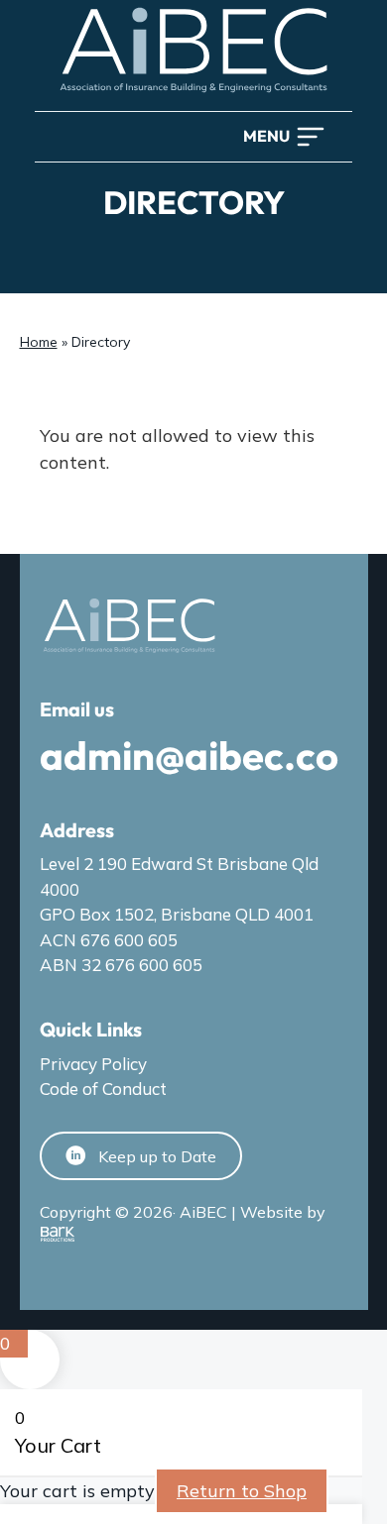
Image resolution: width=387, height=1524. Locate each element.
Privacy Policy (93, 1063)
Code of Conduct (103, 1088)
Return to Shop (242, 1490)
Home (39, 342)
